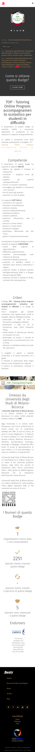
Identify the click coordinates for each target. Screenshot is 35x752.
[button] (11, 30)
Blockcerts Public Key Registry (17, 683)
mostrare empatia (19, 63)
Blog (8, 699)
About (9, 688)
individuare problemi (22, 65)
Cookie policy (26, 747)
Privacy (19, 747)
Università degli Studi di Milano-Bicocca (19, 40)
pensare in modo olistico (22, 67)
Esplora (9, 678)
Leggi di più (17, 151)
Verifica (9, 694)
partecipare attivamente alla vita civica (19, 58)
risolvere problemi (7, 67)
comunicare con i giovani (9, 60)
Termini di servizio (10, 747)
